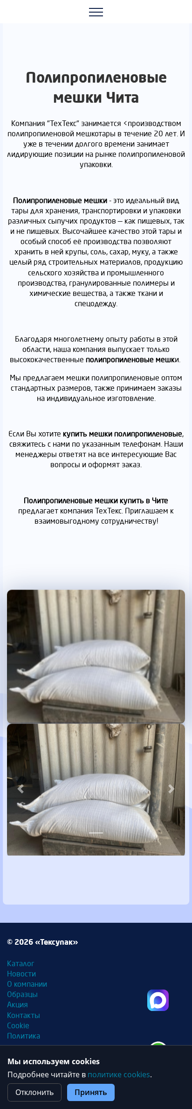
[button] (20, 789)
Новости (21, 973)
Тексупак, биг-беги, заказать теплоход (158, 1000)
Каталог (20, 963)
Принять (91, 1092)
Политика (23, 1036)
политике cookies (119, 1074)
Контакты (23, 1015)
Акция (17, 1004)
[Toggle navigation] (96, 11)
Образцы (22, 994)
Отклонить (34, 1092)
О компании (27, 984)
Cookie (18, 1025)
